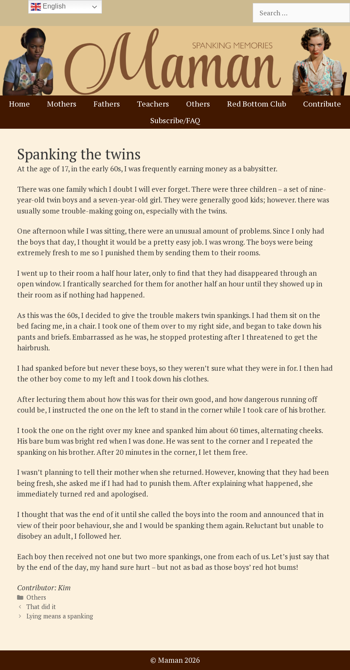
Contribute (322, 103)
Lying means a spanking (59, 616)
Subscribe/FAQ (175, 120)
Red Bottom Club (256, 103)
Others (198, 103)
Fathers (106, 103)
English (53, 6)
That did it (41, 607)
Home (19, 103)
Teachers (153, 103)
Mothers (61, 103)
